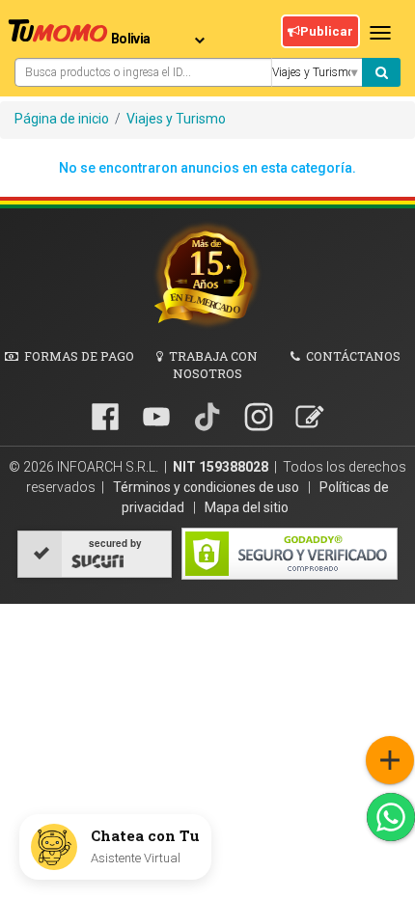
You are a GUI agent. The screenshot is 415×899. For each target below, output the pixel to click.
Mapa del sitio (247, 507)
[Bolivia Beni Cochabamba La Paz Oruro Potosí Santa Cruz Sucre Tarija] (162, 32)
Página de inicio (61, 118)
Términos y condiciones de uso (207, 487)
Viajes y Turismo (176, 118)
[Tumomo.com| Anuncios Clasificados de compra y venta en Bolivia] (58, 34)
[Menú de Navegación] (390, 760)
